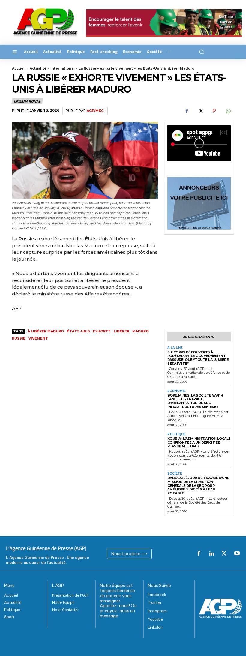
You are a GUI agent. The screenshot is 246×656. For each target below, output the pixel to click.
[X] (200, 111)
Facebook (157, 594)
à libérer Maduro (46, 331)
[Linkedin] (211, 554)
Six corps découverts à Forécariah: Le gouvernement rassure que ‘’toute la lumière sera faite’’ (198, 358)
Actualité (38, 68)
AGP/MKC (95, 111)
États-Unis (78, 331)
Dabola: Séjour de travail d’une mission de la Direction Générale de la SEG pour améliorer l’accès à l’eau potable (198, 485)
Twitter (155, 603)
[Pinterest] (214, 111)
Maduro (140, 331)
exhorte (102, 331)
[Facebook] (187, 111)
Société (174, 473)
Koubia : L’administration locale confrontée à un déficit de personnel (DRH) (199, 442)
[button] (200, 52)
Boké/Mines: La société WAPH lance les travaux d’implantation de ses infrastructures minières (195, 401)
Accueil (19, 68)
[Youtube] (237, 554)
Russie (19, 338)
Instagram (157, 611)
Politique (176, 434)
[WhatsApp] (228, 111)
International (62, 68)
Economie (176, 391)
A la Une (175, 348)
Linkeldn (155, 627)
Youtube (155, 619)
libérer (121, 331)
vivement (38, 338)
